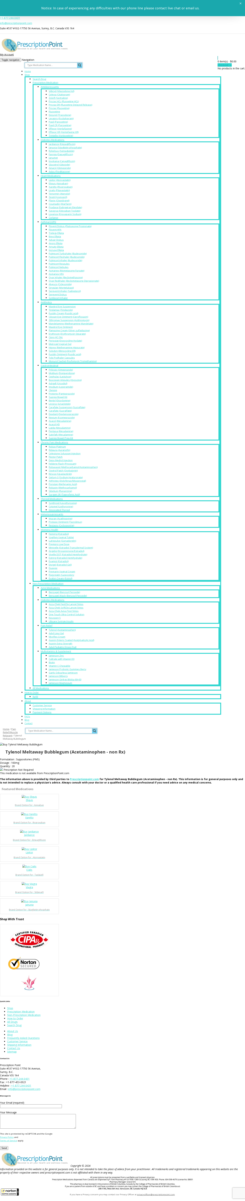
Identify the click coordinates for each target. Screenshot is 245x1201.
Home (28, 71)
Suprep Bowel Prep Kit (61, 438)
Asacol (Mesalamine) (60, 421)
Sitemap (12, 1051)
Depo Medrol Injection (61, 460)
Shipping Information (44, 708)
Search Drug (39, 79)
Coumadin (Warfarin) (60, 204)
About (28, 701)
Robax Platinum (57, 446)
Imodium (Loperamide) (61, 386)
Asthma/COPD (48, 221)
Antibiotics (46, 302)
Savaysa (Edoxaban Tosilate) (64, 210)
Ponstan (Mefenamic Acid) (63, 484)
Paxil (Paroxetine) (58, 121)
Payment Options (42, 712)
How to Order (32, 692)
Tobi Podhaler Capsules (62, 357)
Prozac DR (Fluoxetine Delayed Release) (70, 104)
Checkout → (225, 65)
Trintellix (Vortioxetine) (61, 135)
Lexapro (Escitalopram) (61, 118)
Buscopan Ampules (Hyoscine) (65, 380)
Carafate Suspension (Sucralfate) (67, 407)
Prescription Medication (45, 82)
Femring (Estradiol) (59, 534)
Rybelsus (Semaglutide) (61, 151)
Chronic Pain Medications (54, 442)
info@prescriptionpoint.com (16, 23)
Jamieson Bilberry (58, 676)
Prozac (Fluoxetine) (59, 108)
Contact (28, 723)
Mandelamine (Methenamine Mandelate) (71, 323)
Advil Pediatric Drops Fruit (62, 647)
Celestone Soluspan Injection (65, 453)
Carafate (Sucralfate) (60, 410)
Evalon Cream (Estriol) (60, 578)
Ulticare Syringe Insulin (61, 621)
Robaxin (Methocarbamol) (63, 487)
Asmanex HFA (56, 274)
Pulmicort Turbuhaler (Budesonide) (68, 253)
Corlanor (53, 217)
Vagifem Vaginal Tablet (61, 537)
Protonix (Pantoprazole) (62, 393)
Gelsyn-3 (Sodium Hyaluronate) (66, 477)
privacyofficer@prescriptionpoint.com (156, 1194)
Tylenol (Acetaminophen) (62, 629)
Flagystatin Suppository (61, 575)
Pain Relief (46, 625)
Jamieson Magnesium (60, 682)
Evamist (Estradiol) (59, 561)
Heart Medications (51, 175)
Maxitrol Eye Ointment (61, 327)
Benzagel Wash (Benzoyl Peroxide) (68, 595)
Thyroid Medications (52, 498)
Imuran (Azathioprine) (60, 518)
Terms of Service (8, 1140)
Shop (27, 74)
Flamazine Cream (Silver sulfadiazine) (69, 330)
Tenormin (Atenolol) (59, 193)
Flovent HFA (55, 229)
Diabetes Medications (52, 139)
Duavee (53, 568)
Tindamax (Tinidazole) (61, 310)
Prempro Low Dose (59, 544)
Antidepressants (50, 86)
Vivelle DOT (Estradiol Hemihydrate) (68, 554)
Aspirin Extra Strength (60, 643)
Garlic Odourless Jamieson (63, 672)
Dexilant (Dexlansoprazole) (63, 414)
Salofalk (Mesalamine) (61, 434)
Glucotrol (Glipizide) (59, 164)
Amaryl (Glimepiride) (60, 168)
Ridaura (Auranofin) (59, 450)
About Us (12, 1031)
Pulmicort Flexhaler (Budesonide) (66, 257)
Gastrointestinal (49, 365)
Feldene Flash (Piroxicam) (62, 463)
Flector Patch (56, 456)
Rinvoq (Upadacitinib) (60, 474)
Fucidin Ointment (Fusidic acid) (65, 354)
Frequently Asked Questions (23, 1038)
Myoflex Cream (57, 636)
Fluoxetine (54, 111)
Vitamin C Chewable (59, 665)
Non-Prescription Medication (48, 583)
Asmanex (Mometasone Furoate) (66, 270)
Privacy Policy (7, 1137)
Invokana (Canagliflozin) (62, 161)
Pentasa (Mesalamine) (61, 431)
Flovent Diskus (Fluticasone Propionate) (70, 226)
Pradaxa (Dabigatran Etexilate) (65, 207)
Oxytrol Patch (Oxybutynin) (63, 470)
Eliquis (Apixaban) (58, 183)
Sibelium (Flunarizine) (60, 491)
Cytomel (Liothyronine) (61, 506)
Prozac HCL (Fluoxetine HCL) (64, 101)
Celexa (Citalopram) (59, 94)
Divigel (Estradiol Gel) (60, 564)
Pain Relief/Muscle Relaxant (10, 732)
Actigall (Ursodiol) (58, 383)
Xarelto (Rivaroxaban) (60, 186)
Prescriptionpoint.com (84, 779)
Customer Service (42, 705)
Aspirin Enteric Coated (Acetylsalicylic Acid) (71, 640)
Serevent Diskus (58, 294)
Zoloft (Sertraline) (58, 98)
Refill (35, 696)
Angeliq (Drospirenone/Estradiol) (66, 551)
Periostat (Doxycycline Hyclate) (65, 340)
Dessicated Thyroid (59, 509)
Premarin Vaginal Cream (62, 571)
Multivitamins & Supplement (56, 651)
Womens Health (49, 529)
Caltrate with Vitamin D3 (61, 659)
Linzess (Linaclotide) (59, 403)
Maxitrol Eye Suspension (62, 306)
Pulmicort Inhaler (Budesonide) (65, 260)
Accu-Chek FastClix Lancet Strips (66, 604)
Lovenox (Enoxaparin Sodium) (65, 214)
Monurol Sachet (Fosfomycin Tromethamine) (73, 361)
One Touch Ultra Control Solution (66, 614)
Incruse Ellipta (56, 250)
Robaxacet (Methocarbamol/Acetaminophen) (73, 467)
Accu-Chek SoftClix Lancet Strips (66, 607)
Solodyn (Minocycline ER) (62, 350)
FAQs (27, 716)
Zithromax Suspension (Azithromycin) (69, 320)
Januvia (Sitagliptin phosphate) (65, 147)
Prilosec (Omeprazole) (61, 369)
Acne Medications (50, 587)
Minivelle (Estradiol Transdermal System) (71, 547)
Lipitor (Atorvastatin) (59, 180)
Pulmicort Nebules (59, 267)
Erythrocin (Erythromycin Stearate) (67, 333)
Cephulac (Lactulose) (60, 376)
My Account (7, 54)
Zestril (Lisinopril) (58, 197)
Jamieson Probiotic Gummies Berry (67, 669)
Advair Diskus (56, 239)
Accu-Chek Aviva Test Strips (64, 611)
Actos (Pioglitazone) (59, 171)
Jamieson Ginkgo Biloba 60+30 (65, 679)
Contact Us (13, 1048)
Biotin (52, 662)
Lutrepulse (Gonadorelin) (62, 540)
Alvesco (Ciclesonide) (60, 284)
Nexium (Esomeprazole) (62, 417)
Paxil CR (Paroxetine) (60, 125)
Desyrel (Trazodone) (60, 115)
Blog (27, 719)
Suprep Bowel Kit (58, 397)
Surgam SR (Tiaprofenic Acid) (64, 494)
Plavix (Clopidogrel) (59, 200)
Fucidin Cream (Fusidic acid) (63, 313)
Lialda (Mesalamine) (59, 427)
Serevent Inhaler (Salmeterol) (65, 291)
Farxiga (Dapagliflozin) (61, 154)
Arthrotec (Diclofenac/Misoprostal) (67, 480)
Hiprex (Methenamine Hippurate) (66, 347)
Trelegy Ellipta (56, 233)
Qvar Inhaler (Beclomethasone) (66, 277)
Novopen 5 (55, 617)
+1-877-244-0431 (10, 18)
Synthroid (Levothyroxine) (63, 503)
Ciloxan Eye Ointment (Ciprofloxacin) (68, 316)
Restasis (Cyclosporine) (61, 525)
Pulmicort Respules (59, 263)
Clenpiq (53, 390)
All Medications (41, 688)
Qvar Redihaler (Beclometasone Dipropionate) (74, 280)
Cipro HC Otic (56, 337)
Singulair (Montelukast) (61, 287)
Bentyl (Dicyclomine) (59, 400)
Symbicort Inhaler (58, 297)
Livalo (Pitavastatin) (59, 190)
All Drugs (12, 1021)
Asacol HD (54, 424)
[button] (10, 1192)
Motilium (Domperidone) (62, 373)
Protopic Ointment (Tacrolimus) (65, 522)
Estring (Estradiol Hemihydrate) (65, 557)
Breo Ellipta (55, 236)
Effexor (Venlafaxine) (60, 128)
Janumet (53, 157)
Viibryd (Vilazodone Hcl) (61, 91)
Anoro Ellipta (55, 243)
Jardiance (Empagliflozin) (62, 144)
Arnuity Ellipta (56, 246)
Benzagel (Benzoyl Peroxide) (64, 592)
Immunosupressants (52, 514)
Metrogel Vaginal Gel (60, 344)
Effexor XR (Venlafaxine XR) (64, 132)
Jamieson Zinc (56, 655)
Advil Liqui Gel (56, 633)
